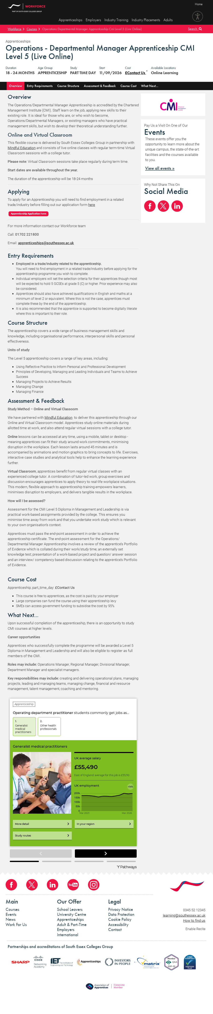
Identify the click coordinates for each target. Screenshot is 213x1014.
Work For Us (16, 924)
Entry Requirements (40, 86)
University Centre (71, 914)
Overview (15, 86)
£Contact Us (135, 72)
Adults (168, 19)
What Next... (149, 86)
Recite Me (197, 16)
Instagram (93, 884)
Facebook (150, 206)
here (91, 204)
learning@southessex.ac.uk (184, 915)
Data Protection (121, 914)
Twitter (163, 206)
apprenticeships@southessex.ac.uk (46, 242)
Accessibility (118, 924)
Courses (32, 29)
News (10, 919)
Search (193, 29)
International (67, 934)
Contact (115, 929)
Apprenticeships (70, 19)
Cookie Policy (119, 919)
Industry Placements (146, 19)
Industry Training (116, 19)
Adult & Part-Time (72, 924)
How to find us (194, 920)
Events (11, 914)
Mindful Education (22, 147)
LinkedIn (177, 206)
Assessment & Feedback (100, 86)
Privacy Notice (120, 909)
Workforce (14, 29)
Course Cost (128, 86)
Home (199, 4)
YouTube (73, 884)
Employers (93, 19)
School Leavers (69, 909)
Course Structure (68, 86)
